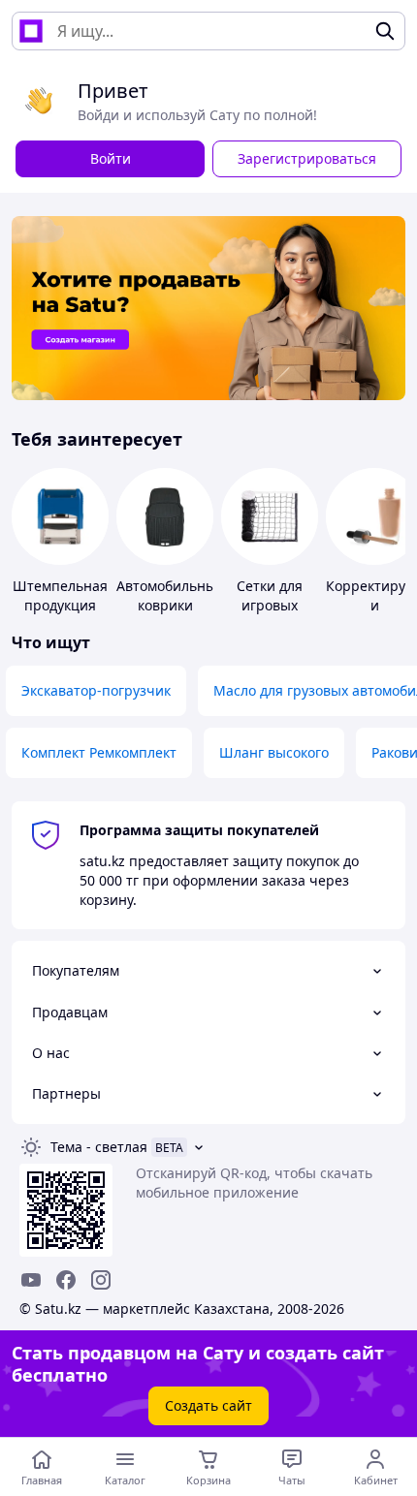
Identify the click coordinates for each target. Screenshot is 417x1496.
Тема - (98, 1147)
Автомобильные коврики (170, 595)
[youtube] (31, 1280)
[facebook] (66, 1280)
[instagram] (100, 1280)
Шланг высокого (274, 752)
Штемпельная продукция (60, 595)
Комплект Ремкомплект (98, 752)
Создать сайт (208, 1405)
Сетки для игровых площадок (270, 605)
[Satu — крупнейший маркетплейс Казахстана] (31, 31)
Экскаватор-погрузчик (96, 690)
